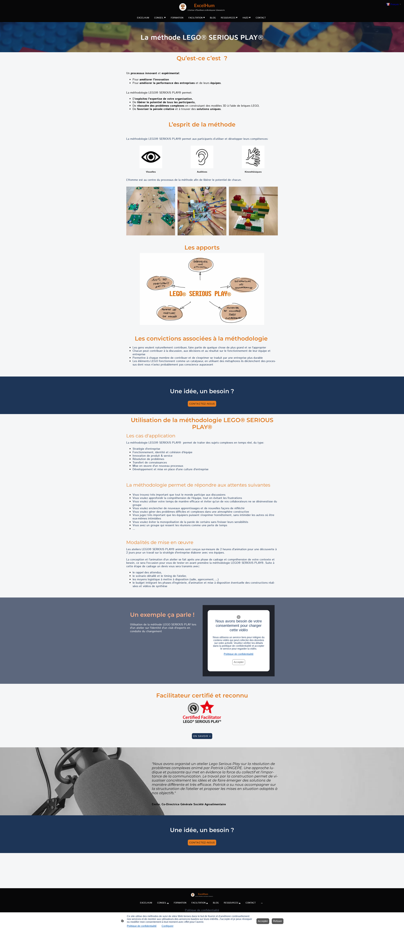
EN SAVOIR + (202, 736)
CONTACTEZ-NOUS (202, 403)
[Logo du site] (202, 6)
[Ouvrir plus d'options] (262, 903)
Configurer (167, 926)
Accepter (239, 662)
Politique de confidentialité (238, 654)
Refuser (277, 921)
